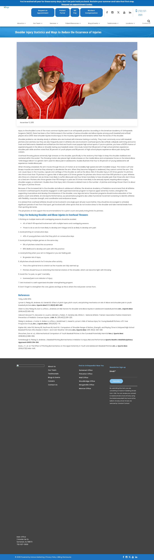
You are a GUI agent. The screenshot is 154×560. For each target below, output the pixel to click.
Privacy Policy (51, 557)
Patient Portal (62, 11)
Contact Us (52, 385)
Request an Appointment (42, 11)
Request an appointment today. (77, 4)
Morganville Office (86, 385)
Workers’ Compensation (91, 11)
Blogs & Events (54, 377)
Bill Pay (74, 11)
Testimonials (53, 374)
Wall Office (83, 377)
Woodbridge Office (87, 381)
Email (113, 371)
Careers (51, 381)
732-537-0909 (22, 544)
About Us (52, 366)
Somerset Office (85, 370)
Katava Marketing (37, 557)
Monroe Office (85, 388)
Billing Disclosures (64, 557)
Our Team (52, 370)
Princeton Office (85, 374)
